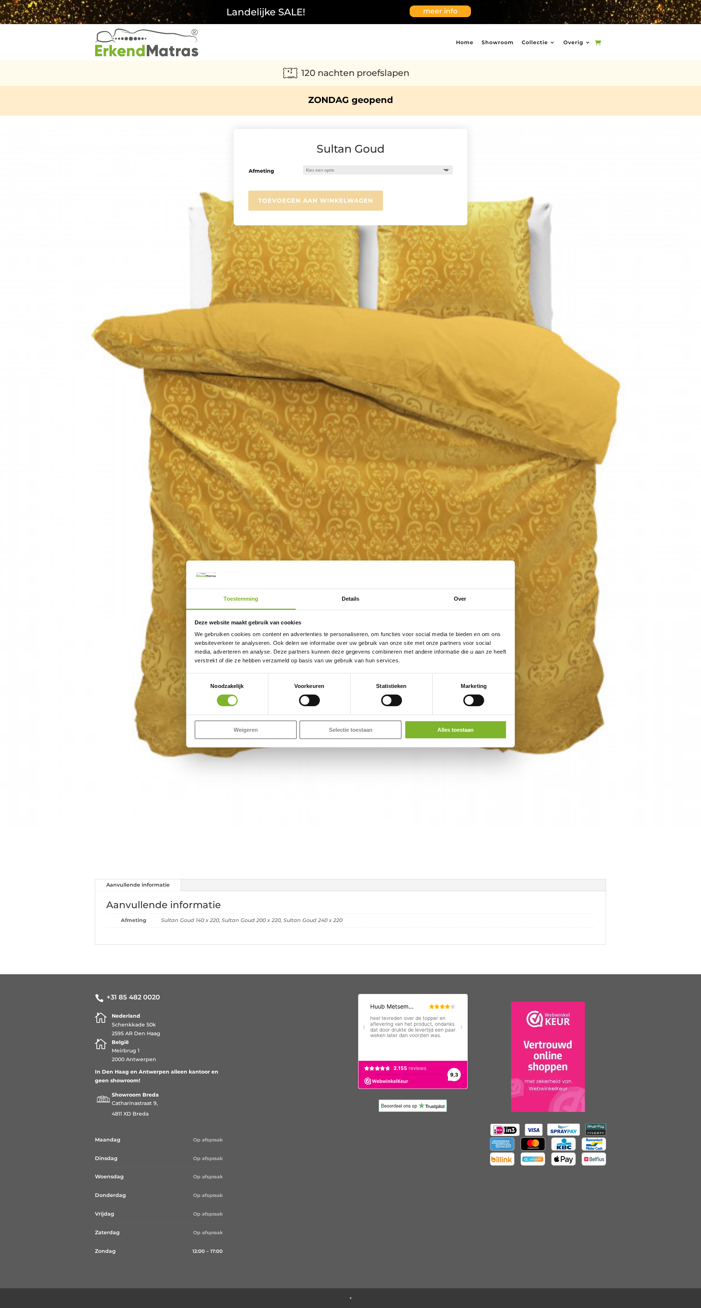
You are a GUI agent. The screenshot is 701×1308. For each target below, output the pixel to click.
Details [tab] (351, 599)
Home (465, 42)
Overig (573, 42)
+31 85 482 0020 (133, 997)
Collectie (535, 42)
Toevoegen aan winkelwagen (315, 200)
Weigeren (246, 730)
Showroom (498, 42)
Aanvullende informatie (138, 884)
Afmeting (261, 171)
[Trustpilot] (413, 1110)
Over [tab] (460, 599)
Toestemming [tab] (240, 599)
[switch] (309, 700)
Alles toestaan (455, 730)
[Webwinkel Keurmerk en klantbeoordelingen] (548, 1110)
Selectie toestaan (350, 730)
